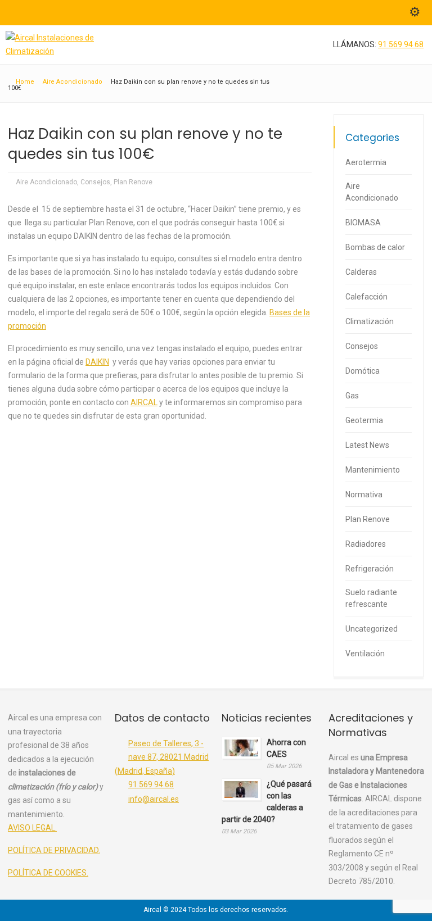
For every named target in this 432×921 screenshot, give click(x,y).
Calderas (361, 271)
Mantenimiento (372, 469)
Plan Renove (133, 182)
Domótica (362, 370)
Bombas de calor (375, 247)
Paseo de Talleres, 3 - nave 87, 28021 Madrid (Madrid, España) (162, 757)
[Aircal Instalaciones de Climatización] (56, 51)
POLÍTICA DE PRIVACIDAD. (54, 850)
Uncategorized (371, 628)
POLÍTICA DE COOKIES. (48, 872)
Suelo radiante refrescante (371, 598)
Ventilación (365, 653)
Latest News (367, 445)
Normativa (363, 494)
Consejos (95, 182)
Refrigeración (369, 568)
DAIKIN (97, 361)
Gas (352, 395)
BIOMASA (363, 222)
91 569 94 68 (401, 44)
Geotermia (364, 420)
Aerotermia (365, 162)
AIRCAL (144, 402)
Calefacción (366, 296)
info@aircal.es (153, 799)
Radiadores (365, 543)
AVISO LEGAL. (32, 827)
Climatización (369, 321)
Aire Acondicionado (46, 182)
